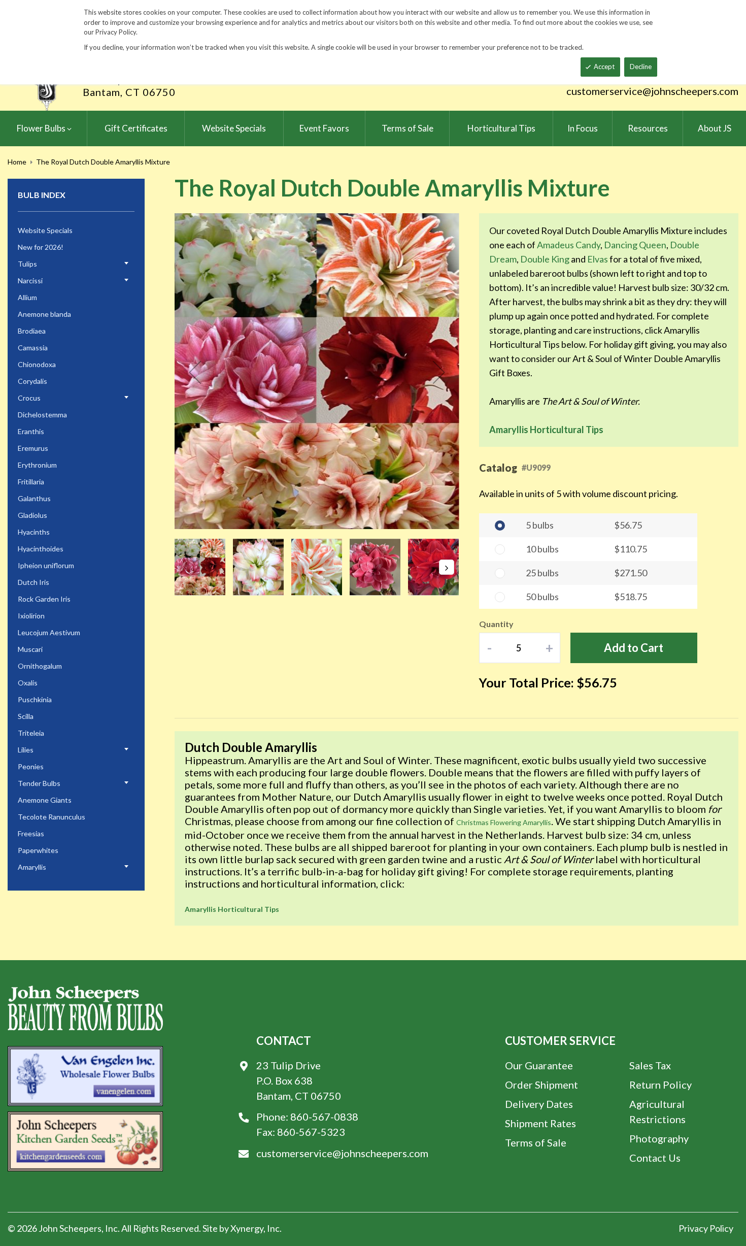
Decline (641, 66)
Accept (604, 66)
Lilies (25, 749)
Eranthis (31, 431)
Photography (659, 1138)
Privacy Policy (706, 1228)
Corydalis (32, 381)
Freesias (31, 833)
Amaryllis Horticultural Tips (546, 429)
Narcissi (30, 280)
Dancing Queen (635, 244)
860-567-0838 (324, 1116)
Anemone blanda (44, 314)
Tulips (27, 263)
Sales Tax (650, 1065)
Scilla (25, 716)
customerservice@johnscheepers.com (652, 91)
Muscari (30, 649)
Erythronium (37, 465)
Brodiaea (32, 330)
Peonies (31, 766)
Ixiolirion (31, 615)
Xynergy (246, 1228)
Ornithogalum (40, 666)
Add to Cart (633, 647)
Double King (544, 259)
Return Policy (660, 1084)
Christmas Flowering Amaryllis (503, 822)
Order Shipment (541, 1084)
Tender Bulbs (39, 783)
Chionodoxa (37, 364)
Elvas (597, 259)
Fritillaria (31, 481)
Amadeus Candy (568, 244)
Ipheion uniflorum (46, 565)
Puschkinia (35, 699)
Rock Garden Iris (44, 599)
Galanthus (34, 498)
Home (17, 161)
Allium (27, 297)
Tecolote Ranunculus (51, 816)
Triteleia (31, 733)
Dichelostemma (42, 414)
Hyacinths (34, 532)
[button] (195, 372)
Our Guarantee (539, 1065)
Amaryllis (32, 867)
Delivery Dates (539, 1104)
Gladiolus (32, 515)
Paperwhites (38, 850)
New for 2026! (40, 247)
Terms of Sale (535, 1142)
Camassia (33, 347)
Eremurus (33, 448)
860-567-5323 (311, 1132)
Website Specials (45, 230)
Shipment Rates (540, 1123)
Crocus (29, 398)
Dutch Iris (33, 582)
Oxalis (28, 682)
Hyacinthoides (40, 548)
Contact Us (655, 1158)
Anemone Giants (45, 800)
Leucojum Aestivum (49, 632)
